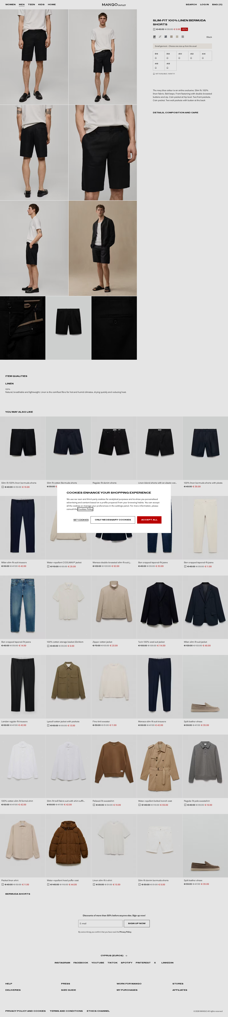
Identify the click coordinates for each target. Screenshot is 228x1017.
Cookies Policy (85, 509)
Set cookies (81, 519)
